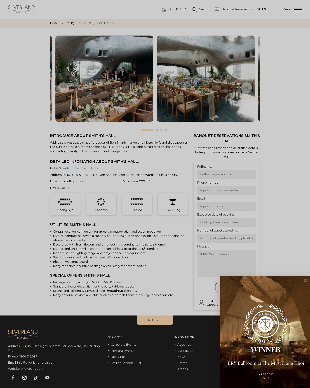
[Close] (305, 280)
